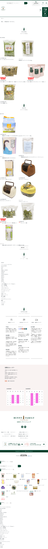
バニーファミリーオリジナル (6, 264)
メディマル (3, 301)
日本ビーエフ (3, 293)
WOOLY (2, 281)
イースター (3, 282)
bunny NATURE (4, 265)
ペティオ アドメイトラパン (6, 299)
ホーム (2, 18)
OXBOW (2, 272)
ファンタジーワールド (5, 290)
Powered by (18, 455)
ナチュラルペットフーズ (5, 289)
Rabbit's (2, 275)
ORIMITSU (3, 271)
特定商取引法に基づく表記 (23, 436)
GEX (2, 268)
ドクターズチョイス (5, 288)
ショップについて (5, 436)
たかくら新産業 (4, 285)
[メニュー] (45, 12)
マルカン (2, 303)
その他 (2, 304)
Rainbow (2, 277)
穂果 (2, 300)
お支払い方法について (23, 432)
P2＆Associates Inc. (4, 274)
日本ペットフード (4, 295)
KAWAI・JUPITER (4, 270)
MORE (23, 247)
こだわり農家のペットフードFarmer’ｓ (8, 283)
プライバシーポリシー (24, 438)
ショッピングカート (8, 434)
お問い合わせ (13, 436)
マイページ (13, 432)
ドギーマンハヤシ (4, 286)
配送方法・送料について (23, 434)
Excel (2, 267)
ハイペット (3, 297)
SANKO (2, 279)
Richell (2, 278)
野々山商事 (3, 296)
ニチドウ (2, 292)
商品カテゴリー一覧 (5, 432)
